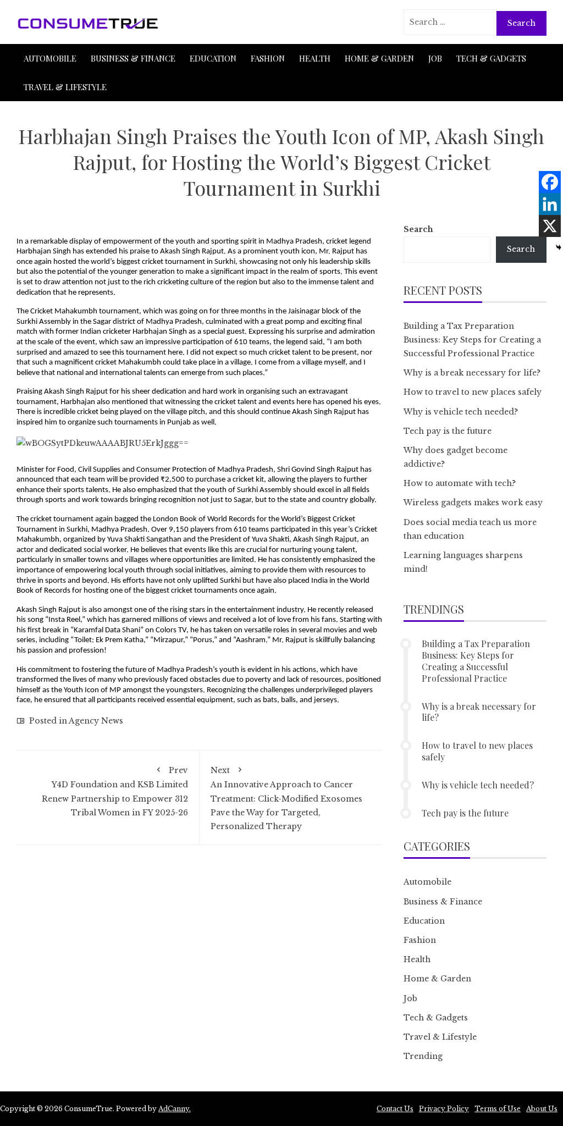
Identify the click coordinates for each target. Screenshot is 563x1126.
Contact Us (395, 1109)
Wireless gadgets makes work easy (473, 502)
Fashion (268, 58)
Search (418, 229)
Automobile (50, 58)
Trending (423, 1056)
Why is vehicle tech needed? (461, 412)
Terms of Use (497, 1109)
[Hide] (558, 247)
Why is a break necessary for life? (472, 373)
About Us (542, 1109)
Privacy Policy (444, 1109)
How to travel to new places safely (473, 392)
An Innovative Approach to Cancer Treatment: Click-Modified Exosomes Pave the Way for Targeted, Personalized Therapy (286, 798)
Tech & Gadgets (491, 58)
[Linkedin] (550, 204)
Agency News (96, 721)
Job (435, 58)
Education (213, 58)
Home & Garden (379, 58)
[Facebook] (550, 182)
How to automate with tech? (460, 483)
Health (314, 58)
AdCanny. (174, 1109)
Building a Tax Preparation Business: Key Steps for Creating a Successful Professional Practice (472, 339)
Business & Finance (133, 58)
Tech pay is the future (448, 431)
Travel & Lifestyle (65, 86)
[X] (550, 226)
